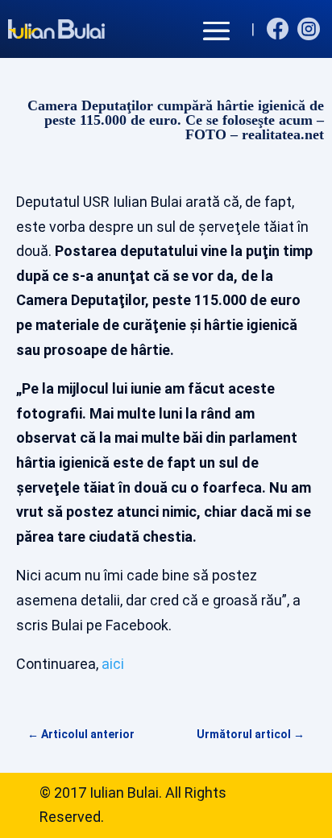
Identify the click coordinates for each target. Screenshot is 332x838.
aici (113, 663)
